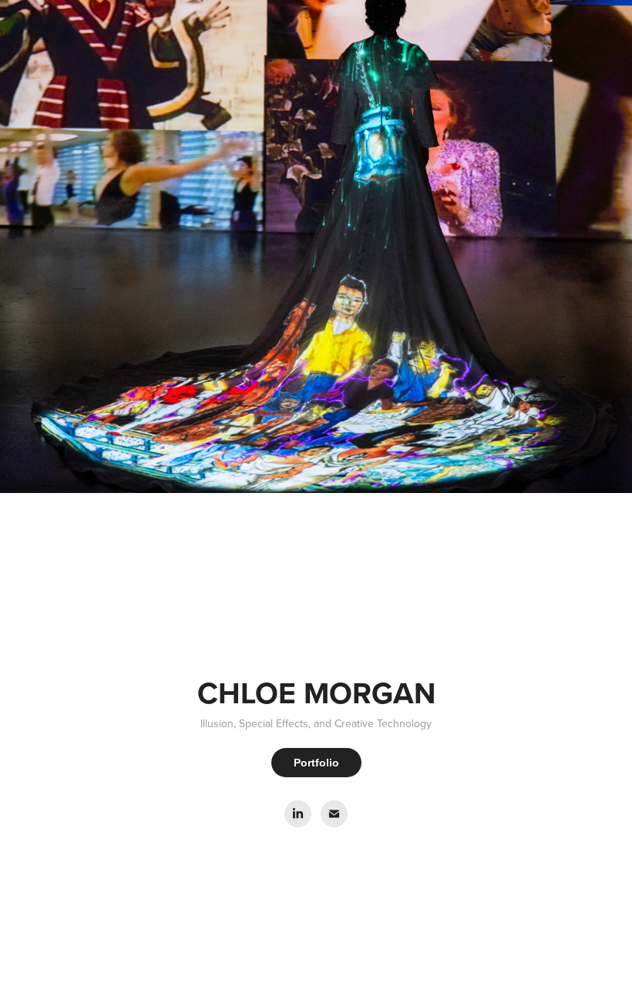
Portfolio (316, 762)
